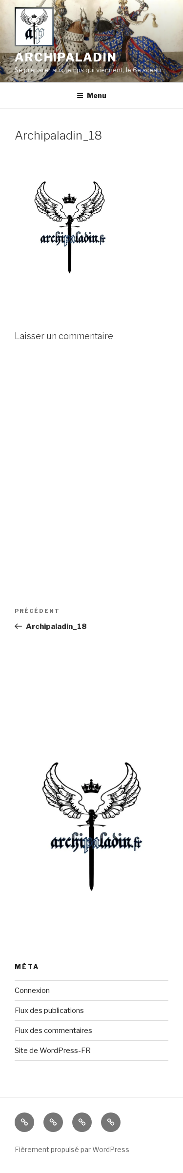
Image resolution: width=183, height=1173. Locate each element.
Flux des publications (49, 1010)
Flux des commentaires (53, 1030)
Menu (96, 95)
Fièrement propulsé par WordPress (72, 1149)
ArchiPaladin (66, 57)
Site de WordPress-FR (53, 1050)
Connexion (32, 990)
